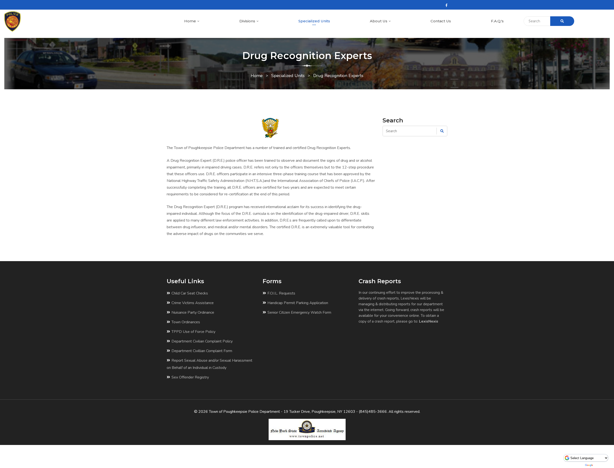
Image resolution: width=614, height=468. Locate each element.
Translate (601, 465)
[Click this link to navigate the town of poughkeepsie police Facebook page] (446, 5)
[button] (198, 21)
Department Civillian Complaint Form (201, 351)
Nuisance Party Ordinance (192, 312)
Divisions (247, 21)
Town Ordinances (185, 322)
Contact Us (441, 21)
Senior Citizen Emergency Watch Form (299, 312)
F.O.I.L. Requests (281, 293)
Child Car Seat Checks (189, 293)
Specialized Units (314, 21)
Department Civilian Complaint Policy (202, 341)
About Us (379, 21)
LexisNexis (428, 321)
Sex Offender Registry (190, 377)
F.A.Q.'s (497, 21)
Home (190, 21)
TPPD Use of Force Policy (193, 331)
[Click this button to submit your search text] (562, 21)
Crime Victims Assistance (192, 303)
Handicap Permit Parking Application (297, 303)
